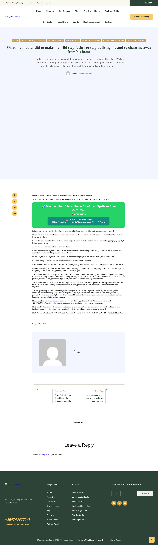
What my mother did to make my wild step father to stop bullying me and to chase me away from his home (79, 49)
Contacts (50, 515)
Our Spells (51, 501)
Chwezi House (53, 506)
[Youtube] (125, 503)
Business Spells (79, 501)
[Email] (14, 213)
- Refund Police (114, 540)
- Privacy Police (101, 540)
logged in (45, 455)
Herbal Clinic (52, 520)
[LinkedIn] (14, 207)
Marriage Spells (79, 520)
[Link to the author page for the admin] (68, 73)
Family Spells (78, 515)
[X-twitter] (119, 503)
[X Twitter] (14, 201)
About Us (51, 497)
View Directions (11, 503)
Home (49, 492)
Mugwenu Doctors (44, 540)
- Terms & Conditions (85, 540)
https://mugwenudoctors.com (63, 303)
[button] (144, 3)
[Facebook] (14, 195)
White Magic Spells (80, 497)
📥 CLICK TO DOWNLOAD (78, 221)
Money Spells (78, 492)
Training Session (54, 524)
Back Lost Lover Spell (81, 506)
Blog (48, 510)
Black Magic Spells (80, 510)
